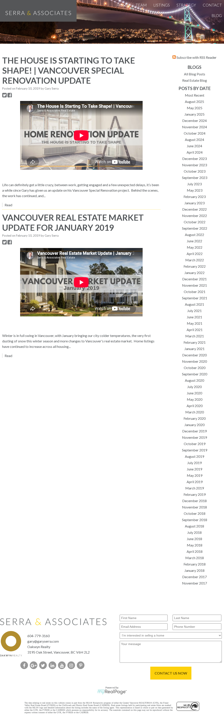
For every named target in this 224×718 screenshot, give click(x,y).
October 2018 (194, 513)
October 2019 (194, 444)
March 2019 (194, 488)
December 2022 (194, 209)
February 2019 (195, 494)
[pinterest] (81, 666)
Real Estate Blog (194, 80)
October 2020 (194, 368)
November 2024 (194, 127)
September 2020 (194, 374)
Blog (217, 15)
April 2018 (195, 551)
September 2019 (194, 450)
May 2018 (194, 545)
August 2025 (194, 101)
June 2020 (194, 393)
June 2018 (194, 539)
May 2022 (194, 247)
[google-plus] (34, 666)
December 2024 (194, 120)
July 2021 (194, 311)
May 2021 (194, 323)
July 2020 (194, 387)
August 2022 (194, 234)
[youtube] (62, 666)
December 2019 (194, 431)
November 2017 (194, 583)
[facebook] (25, 666)
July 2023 (194, 184)
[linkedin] (53, 666)
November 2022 (194, 215)
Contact (212, 5)
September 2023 (194, 177)
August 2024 (194, 139)
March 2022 (194, 260)
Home (123, 5)
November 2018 (194, 507)
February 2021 (195, 342)
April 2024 (195, 152)
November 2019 (194, 437)
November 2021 (194, 285)
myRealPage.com (112, 692)
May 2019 (194, 475)
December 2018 (194, 501)
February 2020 (195, 418)
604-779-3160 (38, 636)
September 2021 (194, 298)
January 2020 (194, 425)
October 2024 (194, 133)
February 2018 (195, 564)
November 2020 (194, 361)
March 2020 (194, 412)
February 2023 (195, 196)
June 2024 (194, 146)
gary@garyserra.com (43, 641)
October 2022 (194, 222)
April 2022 (195, 253)
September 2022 (194, 228)
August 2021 (194, 304)
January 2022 (194, 273)
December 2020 (194, 355)
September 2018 (194, 520)
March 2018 (194, 558)
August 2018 (194, 526)
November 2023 (194, 165)
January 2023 (194, 203)
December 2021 (194, 279)
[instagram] (72, 666)
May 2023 (194, 190)
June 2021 (194, 317)
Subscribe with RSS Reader (196, 57)
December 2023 (194, 158)
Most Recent (194, 95)
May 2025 (194, 108)
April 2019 (195, 482)
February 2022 (195, 266)
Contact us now (171, 673)
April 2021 (195, 330)
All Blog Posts (194, 74)
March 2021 (194, 336)
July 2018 (194, 532)
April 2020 (195, 406)
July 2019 (194, 463)
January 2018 (194, 570)
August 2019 (194, 456)
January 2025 (194, 114)
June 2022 (194, 241)
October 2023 (194, 171)
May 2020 (194, 399)
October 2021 (194, 292)
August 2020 (194, 380)
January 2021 (194, 349)
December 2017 (194, 577)
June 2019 (194, 469)
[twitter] (44, 666)
